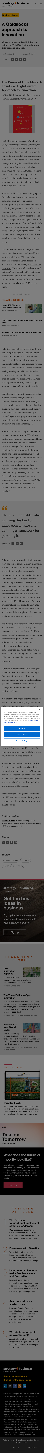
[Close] (39, 709)
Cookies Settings (22, 741)
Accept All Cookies (21, 735)
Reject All (22, 729)
